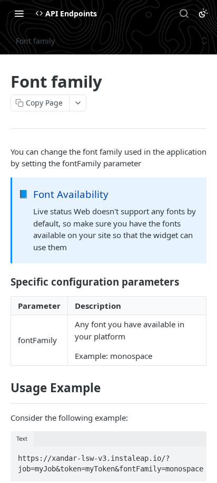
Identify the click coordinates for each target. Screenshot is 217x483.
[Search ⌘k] (183, 13)
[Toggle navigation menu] (19, 13)
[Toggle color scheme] (203, 13)
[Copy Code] (193, 455)
